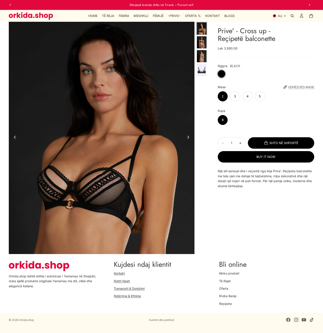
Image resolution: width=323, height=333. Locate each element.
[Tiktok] (311, 319)
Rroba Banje (227, 296)
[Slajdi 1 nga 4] (202, 28)
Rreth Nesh (122, 281)
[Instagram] (296, 319)
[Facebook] (288, 319)
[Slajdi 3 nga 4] (202, 56)
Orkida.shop (26, 320)
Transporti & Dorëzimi (129, 288)
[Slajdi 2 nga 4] (202, 42)
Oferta (223, 288)
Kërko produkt (229, 273)
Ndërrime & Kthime (127, 296)
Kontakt (119, 273)
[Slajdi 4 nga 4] (202, 70)
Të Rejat (225, 281)
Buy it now (265, 157)
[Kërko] (292, 16)
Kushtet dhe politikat (161, 320)
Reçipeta (225, 304)
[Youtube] (304, 319)
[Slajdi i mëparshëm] (10, 5)
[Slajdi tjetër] (309, 5)
